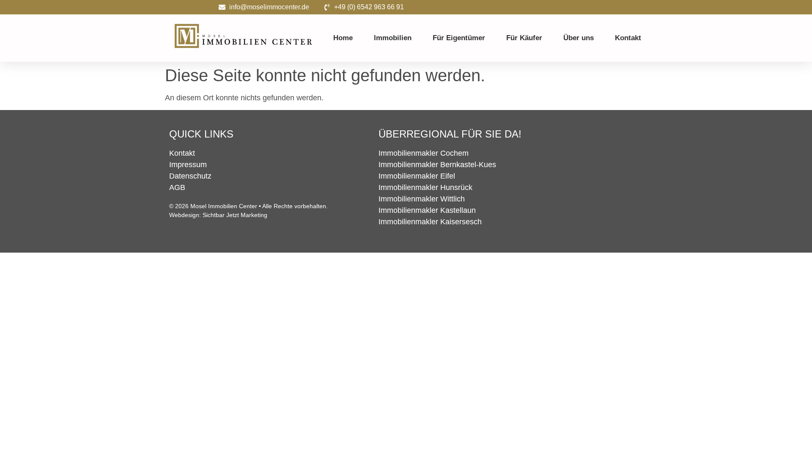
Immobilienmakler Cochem (424, 153)
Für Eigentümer (459, 38)
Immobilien (392, 38)
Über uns (578, 38)
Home (343, 38)
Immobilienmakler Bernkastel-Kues (437, 164)
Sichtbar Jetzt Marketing (235, 215)
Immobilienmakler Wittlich (422, 199)
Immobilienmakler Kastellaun (427, 210)
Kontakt (628, 38)
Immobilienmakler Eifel (417, 176)
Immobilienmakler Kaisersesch (430, 221)
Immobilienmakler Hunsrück (425, 187)
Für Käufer (524, 38)
